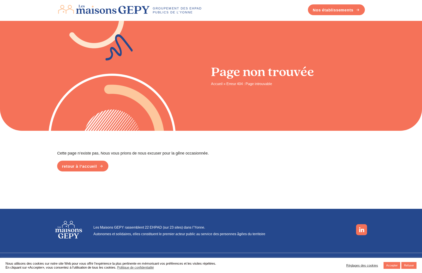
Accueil (217, 84)
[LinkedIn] (361, 229)
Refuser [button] (409, 265)
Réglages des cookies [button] (362, 265)
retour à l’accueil (79, 166)
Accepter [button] (392, 265)
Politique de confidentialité (135, 267)
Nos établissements (333, 10)
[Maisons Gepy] (104, 10)
